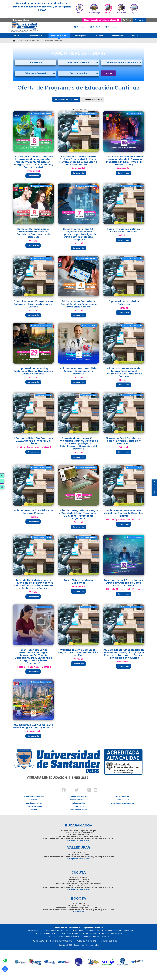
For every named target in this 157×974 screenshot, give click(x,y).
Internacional (117, 36)
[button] (5, 969)
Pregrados (73, 840)
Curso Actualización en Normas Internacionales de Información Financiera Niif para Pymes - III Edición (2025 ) (124, 160)
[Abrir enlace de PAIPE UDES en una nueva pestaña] (20, 962)
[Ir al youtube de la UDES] (82, 788)
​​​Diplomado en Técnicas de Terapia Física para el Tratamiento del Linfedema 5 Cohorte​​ (123, 372)
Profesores (112, 27)
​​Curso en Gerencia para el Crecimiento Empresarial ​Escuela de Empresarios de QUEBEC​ (33, 233)
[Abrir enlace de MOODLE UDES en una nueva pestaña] (35, 962)
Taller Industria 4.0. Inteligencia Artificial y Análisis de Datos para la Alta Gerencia (124, 583)
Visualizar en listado (93, 99)
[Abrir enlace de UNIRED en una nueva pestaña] (64, 962)
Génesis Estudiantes (79, 800)
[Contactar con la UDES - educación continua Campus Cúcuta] (5, 960)
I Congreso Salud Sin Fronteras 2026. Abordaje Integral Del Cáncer (33, 441)
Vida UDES (136, 36)
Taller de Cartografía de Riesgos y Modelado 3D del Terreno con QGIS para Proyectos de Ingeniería (78, 514)
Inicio (16, 36)
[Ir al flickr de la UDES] (88, 790)
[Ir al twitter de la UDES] (75, 790)
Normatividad (123, 800)
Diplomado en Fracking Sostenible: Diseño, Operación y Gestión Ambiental (33, 371)
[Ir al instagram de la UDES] (69, 788)
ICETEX (34, 810)
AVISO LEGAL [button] (38, 941)
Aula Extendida (78, 803)
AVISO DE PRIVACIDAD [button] (87, 941)
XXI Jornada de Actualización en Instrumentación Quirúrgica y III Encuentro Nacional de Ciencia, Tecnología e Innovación (123, 653)
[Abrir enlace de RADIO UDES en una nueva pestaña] (49, 962)
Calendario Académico (34, 796)
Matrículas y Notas (34, 803)
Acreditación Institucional (122, 803)
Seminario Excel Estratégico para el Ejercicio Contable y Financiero (123, 441)
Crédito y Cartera (34, 806)
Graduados (97, 27)
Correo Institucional (78, 810)
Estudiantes (81, 27)
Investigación (81, 36)
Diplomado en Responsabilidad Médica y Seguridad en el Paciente (78, 371)
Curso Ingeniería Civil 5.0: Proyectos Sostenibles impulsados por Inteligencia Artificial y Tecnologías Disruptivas (78, 234)
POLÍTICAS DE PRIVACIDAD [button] (60, 941)
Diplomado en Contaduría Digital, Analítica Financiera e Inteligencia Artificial (78, 304)
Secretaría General (122, 796)
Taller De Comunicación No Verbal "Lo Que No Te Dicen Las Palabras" (123, 513)
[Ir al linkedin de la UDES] (95, 790)
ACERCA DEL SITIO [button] (109, 941)
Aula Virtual (139, 20)
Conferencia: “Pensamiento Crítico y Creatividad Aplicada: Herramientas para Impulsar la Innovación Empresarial (78, 160)
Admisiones (34, 800)
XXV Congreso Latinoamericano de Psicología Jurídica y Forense (33, 726)
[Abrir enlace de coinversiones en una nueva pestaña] (137, 962)
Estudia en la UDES (58, 36)
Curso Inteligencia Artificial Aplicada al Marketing (124, 230)
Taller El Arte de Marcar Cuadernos (78, 581)
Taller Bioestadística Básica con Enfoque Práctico (33, 511)
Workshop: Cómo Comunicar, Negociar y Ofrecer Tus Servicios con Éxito (78, 652)
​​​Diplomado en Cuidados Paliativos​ (123, 302)
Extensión (99, 36)
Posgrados (85, 840)
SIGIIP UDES (78, 806)
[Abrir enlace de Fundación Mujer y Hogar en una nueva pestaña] (78, 962)
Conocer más (33, 176)
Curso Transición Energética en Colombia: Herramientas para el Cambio (33, 304)
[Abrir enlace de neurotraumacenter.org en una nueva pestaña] (108, 962)
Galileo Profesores (78, 796)
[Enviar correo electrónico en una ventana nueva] (95, 936)
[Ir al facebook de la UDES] (62, 790)
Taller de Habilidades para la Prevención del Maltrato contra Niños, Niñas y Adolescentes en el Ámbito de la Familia (33, 584)
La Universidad (35, 36)
